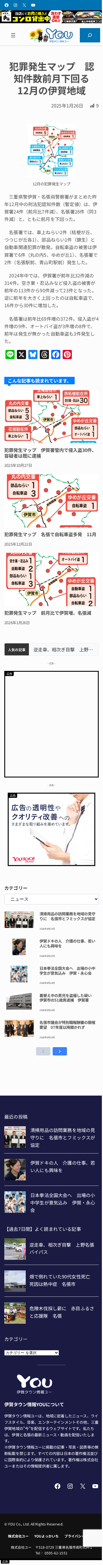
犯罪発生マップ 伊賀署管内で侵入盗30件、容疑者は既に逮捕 (50, 453)
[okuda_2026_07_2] (51, 21)
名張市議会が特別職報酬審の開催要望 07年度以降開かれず (67, 1025)
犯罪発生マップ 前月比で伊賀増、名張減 (47, 613)
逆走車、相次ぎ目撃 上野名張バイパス (63, 649)
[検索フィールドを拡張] (90, 35)
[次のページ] (60, 1051)
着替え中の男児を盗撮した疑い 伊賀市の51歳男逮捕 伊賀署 (67, 998)
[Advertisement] (51, 723)
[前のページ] (43, 1051)
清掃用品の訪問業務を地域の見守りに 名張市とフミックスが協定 (67, 916)
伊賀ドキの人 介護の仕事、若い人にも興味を (67, 943)
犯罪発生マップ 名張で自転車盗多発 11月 (50, 534)
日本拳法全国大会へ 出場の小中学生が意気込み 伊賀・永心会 (67, 971)
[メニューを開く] (13, 35)
